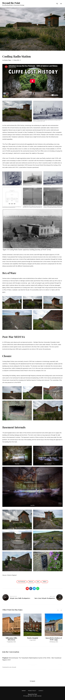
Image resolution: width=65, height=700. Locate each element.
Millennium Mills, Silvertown (11, 639)
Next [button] (61, 610)
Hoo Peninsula (21, 581)
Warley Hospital (32, 638)
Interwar (31, 581)
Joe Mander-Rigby (6, 60)
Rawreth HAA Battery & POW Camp (54, 639)
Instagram (32, 681)
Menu (61, 3)
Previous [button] (57, 610)
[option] (11, 628)
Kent (38, 581)
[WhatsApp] (37, 588)
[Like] (27, 588)
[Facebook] (30, 588)
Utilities (44, 581)
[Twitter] (34, 588)
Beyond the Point (11, 3)
